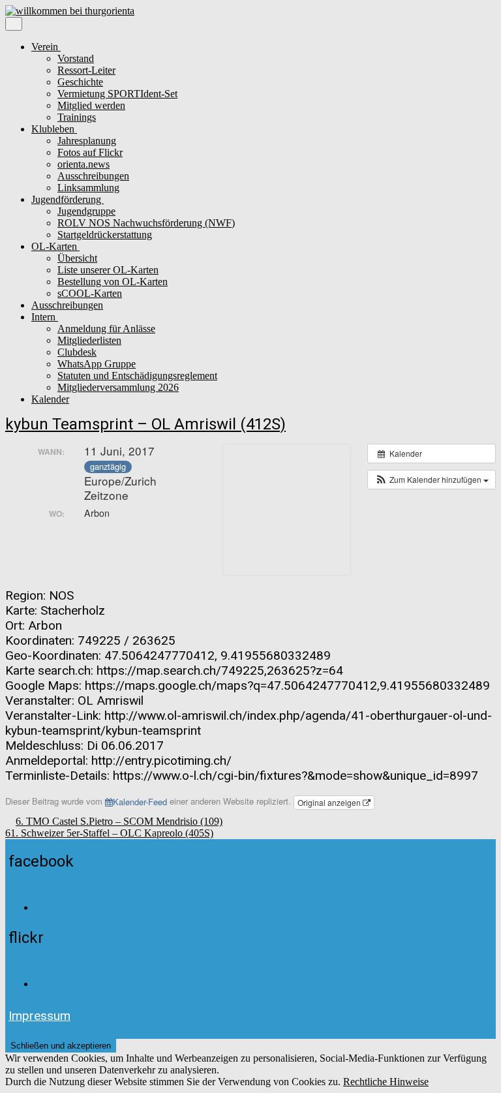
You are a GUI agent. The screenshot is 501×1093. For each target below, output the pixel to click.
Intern (44, 316)
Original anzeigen (330, 802)
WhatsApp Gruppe (96, 363)
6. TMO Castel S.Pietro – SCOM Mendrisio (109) (119, 821)
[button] (431, 479)
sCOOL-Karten (89, 293)
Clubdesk (77, 352)
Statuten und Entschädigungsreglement (137, 375)
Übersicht (77, 258)
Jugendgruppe (86, 211)
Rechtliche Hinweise (386, 1081)
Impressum (39, 1015)
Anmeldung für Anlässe (106, 328)
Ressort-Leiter (86, 70)
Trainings (76, 117)
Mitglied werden (91, 105)
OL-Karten (55, 246)
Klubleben (54, 128)
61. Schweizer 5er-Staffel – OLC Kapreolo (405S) (109, 833)
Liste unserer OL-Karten (108, 269)
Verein (46, 46)
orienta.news (83, 164)
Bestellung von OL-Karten (112, 281)
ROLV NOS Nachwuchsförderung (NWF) (146, 222)
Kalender (50, 399)
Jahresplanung (86, 140)
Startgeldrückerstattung (104, 234)
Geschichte (80, 81)
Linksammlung (88, 187)
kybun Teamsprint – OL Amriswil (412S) (145, 424)
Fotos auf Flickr (90, 152)
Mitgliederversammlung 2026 (118, 387)
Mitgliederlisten (89, 340)
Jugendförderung (67, 199)
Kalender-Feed (140, 801)
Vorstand (75, 58)
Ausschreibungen (93, 175)
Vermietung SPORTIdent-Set (117, 93)
